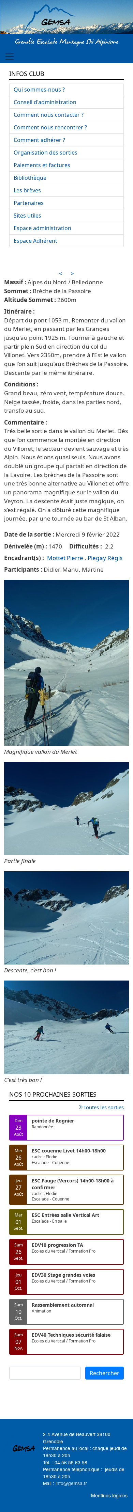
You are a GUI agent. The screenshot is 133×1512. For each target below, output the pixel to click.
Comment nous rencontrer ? (50, 127)
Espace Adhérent (35, 240)
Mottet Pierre (65, 558)
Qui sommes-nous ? (39, 89)
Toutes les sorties (104, 1107)
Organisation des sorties (45, 152)
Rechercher (104, 1373)
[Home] (66, 18)
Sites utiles (27, 215)
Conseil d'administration (45, 102)
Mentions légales (109, 1495)
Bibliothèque (30, 177)
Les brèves (27, 190)
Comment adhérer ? (39, 140)
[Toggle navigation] (9, 56)
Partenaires (29, 203)
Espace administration (42, 228)
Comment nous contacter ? (49, 114)
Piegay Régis (105, 558)
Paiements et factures (42, 165)
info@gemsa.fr (71, 1483)
